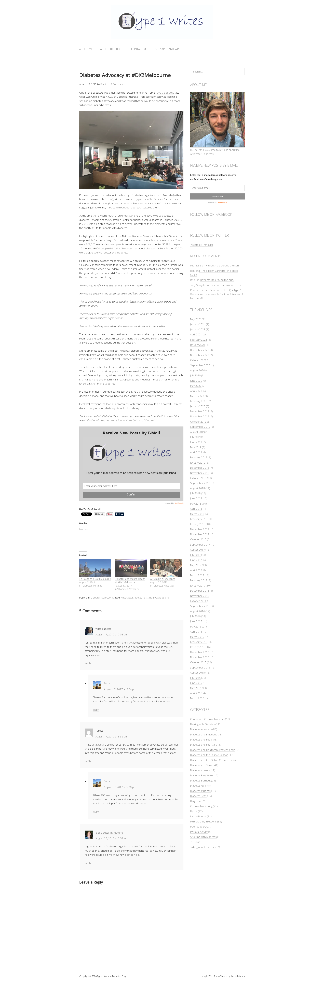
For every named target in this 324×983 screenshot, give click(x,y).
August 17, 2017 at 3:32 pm (112, 736)
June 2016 (196, 621)
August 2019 (197, 432)
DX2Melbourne (165, 92)
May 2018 (195, 503)
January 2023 (197, 329)
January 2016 (197, 647)
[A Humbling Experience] (166, 568)
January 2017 (197, 585)
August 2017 (197, 549)
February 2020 (198, 401)
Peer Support (198, 826)
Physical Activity (199, 831)
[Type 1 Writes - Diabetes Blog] (162, 37)
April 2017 (196, 570)
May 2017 (195, 565)
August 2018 (197, 488)
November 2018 (199, 473)
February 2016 (198, 642)
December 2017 (199, 529)
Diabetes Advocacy (101, 597)
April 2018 (196, 508)
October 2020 (198, 360)
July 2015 (195, 677)
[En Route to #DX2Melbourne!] (95, 568)
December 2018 (199, 467)
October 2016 (198, 601)
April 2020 (196, 391)
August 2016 (197, 611)
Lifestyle (204, 976)
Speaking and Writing (170, 49)
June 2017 (196, 560)
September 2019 (200, 426)
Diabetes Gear (198, 785)
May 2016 (195, 626)
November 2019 (199, 416)
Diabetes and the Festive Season (209, 755)
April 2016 (196, 631)
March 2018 (197, 514)
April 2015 (196, 693)
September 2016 (200, 606)
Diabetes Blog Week (201, 775)
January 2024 (197, 324)
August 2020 (197, 370)
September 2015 (200, 667)
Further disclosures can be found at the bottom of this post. (121, 420)
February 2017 (198, 580)
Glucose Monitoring (201, 806)
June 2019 (196, 442)
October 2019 (198, 421)
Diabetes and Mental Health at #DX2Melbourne (130, 580)
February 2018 (198, 519)
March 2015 (197, 698)
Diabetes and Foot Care (203, 744)
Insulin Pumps (198, 816)
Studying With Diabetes (203, 836)
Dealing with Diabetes (202, 724)
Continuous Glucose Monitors (207, 719)
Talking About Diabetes (203, 847)
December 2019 (199, 411)
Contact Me (139, 49)
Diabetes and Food (201, 739)
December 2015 (199, 652)
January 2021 (197, 344)
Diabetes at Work (200, 770)
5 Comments (118, 84)
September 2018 (200, 483)
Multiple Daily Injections (203, 821)
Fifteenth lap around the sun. (222, 265)
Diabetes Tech (198, 795)
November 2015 (199, 657)
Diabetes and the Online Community (211, 760)
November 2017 (199, 534)
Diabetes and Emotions (203, 734)
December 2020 (199, 350)
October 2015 (198, 662)
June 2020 (196, 380)
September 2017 (200, 544)
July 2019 (195, 437)
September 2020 (200, 365)
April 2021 (196, 334)
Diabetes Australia (142, 597)
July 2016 (195, 616)
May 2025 (195, 319)
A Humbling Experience (162, 578)
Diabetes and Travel (201, 765)
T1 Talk (194, 842)
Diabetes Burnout (200, 780)
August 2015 (197, 672)
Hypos (193, 811)
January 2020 (197, 406)
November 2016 (199, 595)
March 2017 (197, 575)
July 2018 (195, 493)
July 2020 (195, 375)
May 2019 (195, 447)
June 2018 (196, 498)
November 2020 (199, 355)
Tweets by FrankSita (201, 244)
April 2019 (196, 452)
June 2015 (196, 683)
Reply (88, 663)
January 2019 (197, 462)
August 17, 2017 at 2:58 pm (112, 634)
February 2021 (198, 339)
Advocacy (126, 597)
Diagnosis (195, 801)
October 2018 (198, 478)
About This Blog (112, 49)
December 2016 (199, 590)
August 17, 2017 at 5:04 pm (120, 689)
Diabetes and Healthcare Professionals (212, 749)
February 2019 (198, 457)
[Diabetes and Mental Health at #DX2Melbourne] (131, 568)
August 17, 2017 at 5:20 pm (120, 787)
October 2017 (198, 539)
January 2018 (197, 524)
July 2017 (195, 555)
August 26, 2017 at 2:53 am (111, 838)
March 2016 (197, 636)
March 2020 (197, 396)
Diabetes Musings (200, 790)
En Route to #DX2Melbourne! (95, 578)
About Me (86, 49)
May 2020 (195, 385)
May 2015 (195, 688)
